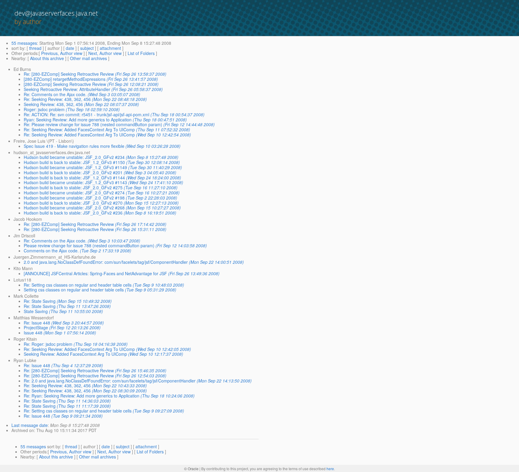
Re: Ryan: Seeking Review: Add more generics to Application (81, 396)
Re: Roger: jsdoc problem (48, 344)
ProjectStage (36, 327)
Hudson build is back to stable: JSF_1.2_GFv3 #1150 (74, 162)
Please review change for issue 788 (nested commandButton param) (89, 245)
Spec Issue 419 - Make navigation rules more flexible (74, 146)
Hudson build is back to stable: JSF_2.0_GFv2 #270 (73, 203)
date (70, 48)
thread (35, 48)
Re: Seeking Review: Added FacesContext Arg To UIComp (79, 129)
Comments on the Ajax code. (51, 251)
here (330, 468)
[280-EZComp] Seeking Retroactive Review (65, 84)
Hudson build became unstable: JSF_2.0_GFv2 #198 (74, 198)
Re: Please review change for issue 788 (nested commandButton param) (93, 124)
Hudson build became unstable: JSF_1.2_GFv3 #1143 (75, 182)
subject (87, 48)
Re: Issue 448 (37, 323)
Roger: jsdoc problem (44, 109)
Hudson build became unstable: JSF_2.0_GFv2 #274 (74, 193)
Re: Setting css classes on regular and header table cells (78, 285)
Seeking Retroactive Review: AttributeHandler (67, 89)
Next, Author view (105, 53)
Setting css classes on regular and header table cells (74, 290)
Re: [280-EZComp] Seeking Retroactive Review (69, 74)
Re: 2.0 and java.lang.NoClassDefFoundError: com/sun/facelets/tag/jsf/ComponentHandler (110, 381)
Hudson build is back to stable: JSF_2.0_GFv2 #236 (73, 213)
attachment (110, 48)
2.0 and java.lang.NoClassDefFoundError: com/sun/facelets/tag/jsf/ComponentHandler (106, 262)
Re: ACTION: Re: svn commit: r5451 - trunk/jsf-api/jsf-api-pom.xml (86, 114)
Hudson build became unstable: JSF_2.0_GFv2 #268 (74, 208)
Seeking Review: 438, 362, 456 (53, 104)
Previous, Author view (61, 53)
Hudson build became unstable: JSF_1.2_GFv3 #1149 (75, 167)
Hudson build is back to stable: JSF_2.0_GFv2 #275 (73, 187)
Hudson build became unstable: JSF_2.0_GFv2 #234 (74, 157)
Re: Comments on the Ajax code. (55, 94)
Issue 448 (33, 333)
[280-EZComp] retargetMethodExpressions (64, 79)
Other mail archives (88, 58)
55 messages (24, 43)
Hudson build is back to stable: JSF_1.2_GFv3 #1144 (74, 178)
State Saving (36, 311)
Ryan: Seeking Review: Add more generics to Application (78, 120)
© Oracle (191, 468)
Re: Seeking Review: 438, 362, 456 (57, 99)
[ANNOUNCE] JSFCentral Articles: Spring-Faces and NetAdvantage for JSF (95, 273)
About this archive (47, 58)
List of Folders (141, 53)
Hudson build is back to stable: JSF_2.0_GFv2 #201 (73, 172)
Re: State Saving (40, 301)
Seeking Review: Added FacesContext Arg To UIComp (75, 354)
